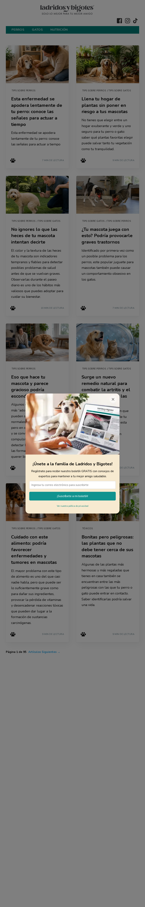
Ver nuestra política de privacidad (72, 506)
